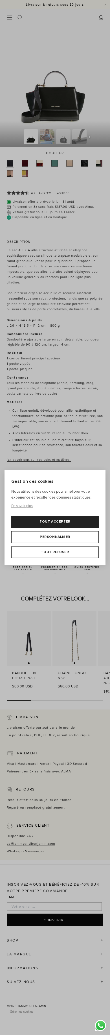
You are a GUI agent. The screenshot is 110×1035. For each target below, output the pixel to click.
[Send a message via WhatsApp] (100, 1025)
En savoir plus (22, 506)
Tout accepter (55, 522)
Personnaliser (55, 537)
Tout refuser (55, 552)
